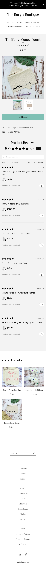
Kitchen (23, 514)
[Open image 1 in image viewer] (23, 77)
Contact (28, 27)
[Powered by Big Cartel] (23, 562)
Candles (23, 498)
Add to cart (23, 117)
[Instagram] (20, 554)
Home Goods (23, 509)
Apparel (23, 488)
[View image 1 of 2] (17, 105)
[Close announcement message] (43, 4)
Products (10, 22)
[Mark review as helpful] (41, 185)
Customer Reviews (14, 27)
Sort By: (30, 162)
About (19, 22)
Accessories (23, 493)
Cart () (36, 27)
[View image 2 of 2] (28, 105)
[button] (34, 148)
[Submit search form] (34, 453)
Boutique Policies (31, 22)
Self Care (23, 519)
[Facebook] (26, 554)
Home (23, 463)
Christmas (23, 504)
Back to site (23, 544)
